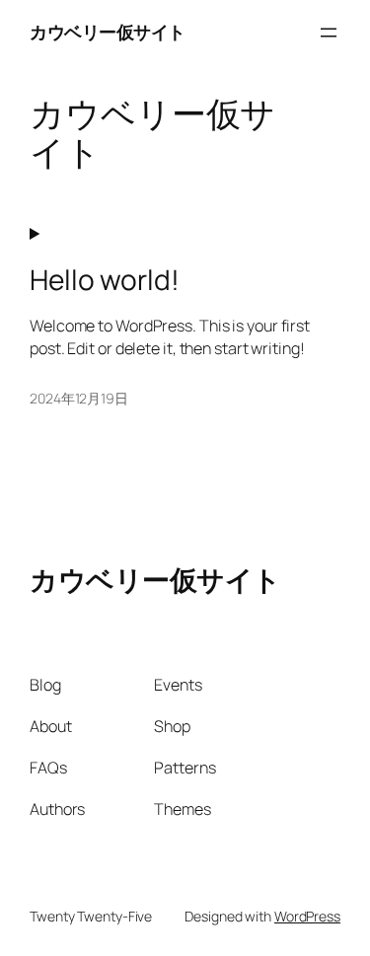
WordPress (307, 916)
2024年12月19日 (79, 398)
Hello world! (105, 280)
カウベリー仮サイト (107, 31)
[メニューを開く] (328, 32)
